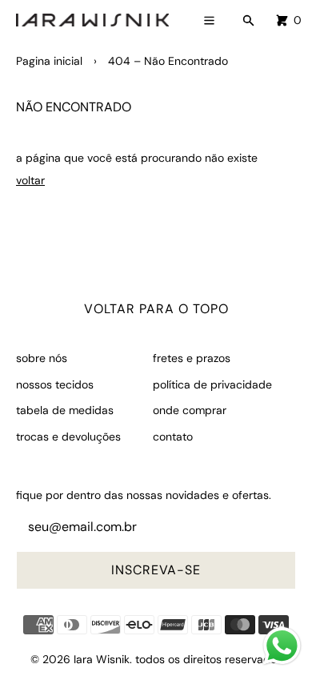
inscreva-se (156, 569)
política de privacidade (212, 384)
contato (173, 436)
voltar (30, 180)
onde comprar (189, 410)
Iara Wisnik (102, 659)
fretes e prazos (191, 358)
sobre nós (41, 358)
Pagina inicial (49, 61)
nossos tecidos (55, 384)
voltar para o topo (156, 308)
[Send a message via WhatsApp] (282, 646)
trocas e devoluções (68, 436)
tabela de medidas (65, 410)
